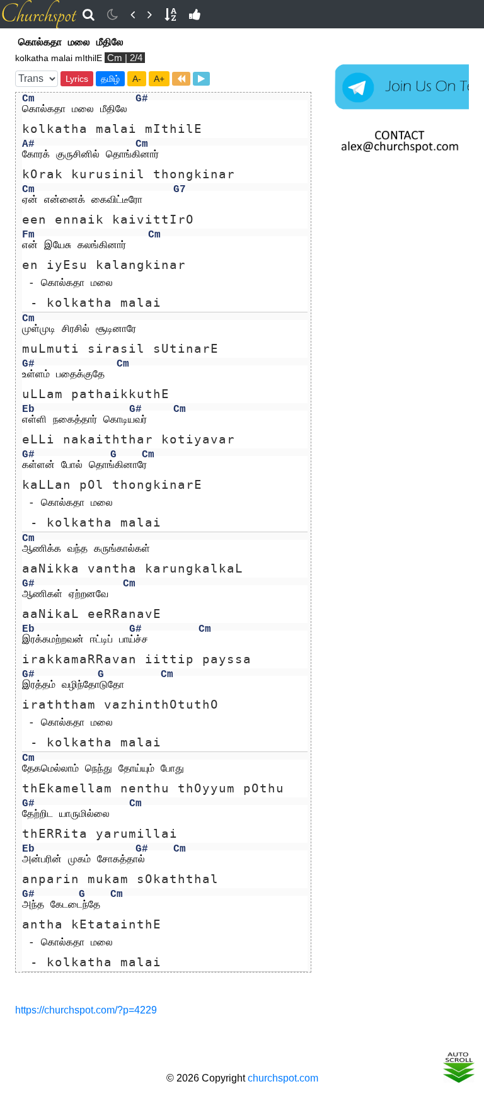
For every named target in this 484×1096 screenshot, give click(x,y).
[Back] (132, 14)
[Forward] (149, 14)
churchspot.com (283, 1078)
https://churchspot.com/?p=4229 (86, 1010)
